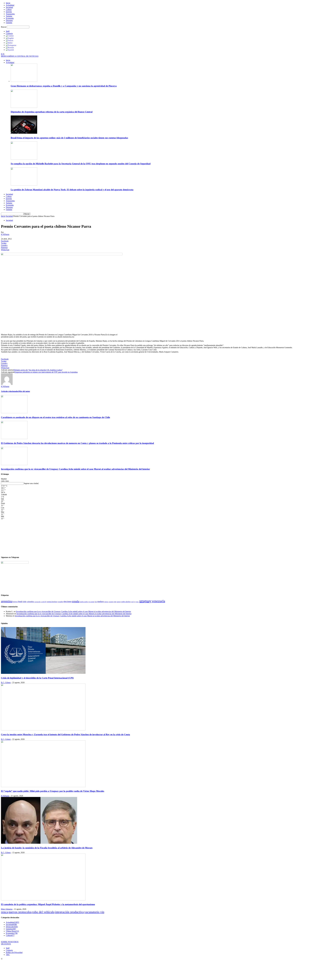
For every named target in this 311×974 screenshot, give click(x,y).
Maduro (100, 601)
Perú (132, 601)
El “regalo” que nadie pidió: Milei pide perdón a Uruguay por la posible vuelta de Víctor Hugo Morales (52, 791)
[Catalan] (10, 36)
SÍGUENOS (6, 944)
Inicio (8, 3)
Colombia (30, 602)
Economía (10, 18)
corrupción (37, 601)
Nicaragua (111, 601)
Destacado (12, 927)
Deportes (9, 20)
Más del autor (24, 391)
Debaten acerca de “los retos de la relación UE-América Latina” (38, 370)
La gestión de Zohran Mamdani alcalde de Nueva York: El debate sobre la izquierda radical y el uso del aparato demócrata (72, 189)
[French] (9, 40)
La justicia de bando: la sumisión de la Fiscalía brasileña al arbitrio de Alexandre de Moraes (46, 847)
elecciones (67, 601)
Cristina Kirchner (52, 602)
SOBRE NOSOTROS (9, 942)
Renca (4, 912)
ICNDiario (5, 234)
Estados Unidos (84, 601)
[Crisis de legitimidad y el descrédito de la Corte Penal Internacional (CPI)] (43, 673)
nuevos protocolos (20, 912)
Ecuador (60, 602)
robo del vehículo (43, 912)
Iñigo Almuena (6, 909)
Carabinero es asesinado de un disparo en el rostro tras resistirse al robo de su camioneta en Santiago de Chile (55, 417)
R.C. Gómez (6, 682)
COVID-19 (43, 601)
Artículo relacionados (10, 391)
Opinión (9, 23)
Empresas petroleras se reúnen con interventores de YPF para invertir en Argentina (46, 372)
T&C (8, 955)
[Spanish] (10, 50)
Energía (9, 12)
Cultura (9, 10)
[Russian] (10, 47)
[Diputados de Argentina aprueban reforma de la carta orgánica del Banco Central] (24, 107)
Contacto (9, 33)
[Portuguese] (11, 45)
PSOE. (137, 601)
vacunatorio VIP (94, 912)
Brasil (20, 601)
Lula (96, 601)
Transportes (10, 14)
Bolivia (15, 602)
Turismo (9, 16)
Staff (7, 31)
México (106, 601)
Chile (24, 602)
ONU (115, 602)
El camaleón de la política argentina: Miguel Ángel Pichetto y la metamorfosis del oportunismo (48, 904)
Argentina (6, 601)
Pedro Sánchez (126, 602)
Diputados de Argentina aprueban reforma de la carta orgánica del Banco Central (51, 112)
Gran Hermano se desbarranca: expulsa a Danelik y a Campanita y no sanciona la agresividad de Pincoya (64, 86)
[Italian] (9, 43)
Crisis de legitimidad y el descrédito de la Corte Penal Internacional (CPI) (37, 678)
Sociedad (9, 7)
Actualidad (10, 5)
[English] (10, 38)
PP (134, 601)
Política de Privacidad (14, 952)
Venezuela (158, 601)
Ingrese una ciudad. (31, 483)
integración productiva (69, 912)
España (75, 601)
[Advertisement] (155, 537)
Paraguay (119, 601)
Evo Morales (91, 601)
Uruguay (145, 601)
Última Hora (12, 931)
